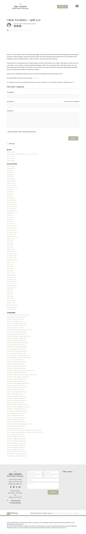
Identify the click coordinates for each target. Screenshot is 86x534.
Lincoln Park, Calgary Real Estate (17, 392)
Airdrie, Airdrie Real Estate (15, 321)
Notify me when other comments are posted (22, 132)
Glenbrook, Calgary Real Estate (16, 368)
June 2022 (10, 266)
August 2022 (11, 262)
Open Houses (11, 158)
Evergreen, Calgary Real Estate (16, 362)
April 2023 (10, 247)
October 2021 (11, 283)
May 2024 (10, 219)
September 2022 (12, 260)
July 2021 (10, 290)
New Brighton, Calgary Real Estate (17, 411)
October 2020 (11, 309)
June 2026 (10, 172)
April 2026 (10, 177)
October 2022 (11, 258)
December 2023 (12, 230)
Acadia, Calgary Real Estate (15, 319)
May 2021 (10, 294)
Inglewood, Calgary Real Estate (16, 379)
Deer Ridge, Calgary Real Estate (16, 353)
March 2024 (10, 224)
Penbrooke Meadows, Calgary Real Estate (19, 424)
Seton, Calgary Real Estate (15, 434)
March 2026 (10, 179)
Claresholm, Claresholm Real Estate (17, 343)
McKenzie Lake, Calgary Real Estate (17, 404)
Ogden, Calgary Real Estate (15, 415)
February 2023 (11, 251)
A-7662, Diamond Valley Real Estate (18, 315)
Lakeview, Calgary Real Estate (16, 385)
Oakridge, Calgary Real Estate (16, 413)
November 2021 (11, 281)
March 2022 (10, 273)
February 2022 (11, 275)
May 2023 (10, 245)
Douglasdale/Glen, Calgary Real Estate (18, 357)
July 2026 (10, 170)
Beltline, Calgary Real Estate (15, 328)
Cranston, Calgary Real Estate (16, 349)
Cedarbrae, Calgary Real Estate (16, 338)
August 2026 (11, 168)
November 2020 (12, 307)
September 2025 (12, 187)
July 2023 (10, 241)
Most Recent (11, 166)
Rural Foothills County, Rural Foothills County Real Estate (24, 430)
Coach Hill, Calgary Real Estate (16, 345)
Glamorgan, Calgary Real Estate (16, 366)
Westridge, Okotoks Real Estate (16, 452)
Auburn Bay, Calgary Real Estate (17, 323)
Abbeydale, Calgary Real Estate (16, 317)
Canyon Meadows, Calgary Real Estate (18, 336)
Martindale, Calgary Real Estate (16, 400)
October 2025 (11, 185)
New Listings (10, 156)
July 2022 (10, 264)
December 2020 (12, 305)
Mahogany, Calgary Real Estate (16, 398)
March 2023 (10, 249)
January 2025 (11, 202)
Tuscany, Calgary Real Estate (16, 447)
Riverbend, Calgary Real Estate (16, 426)
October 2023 (11, 234)
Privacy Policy (56, 513)
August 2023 (11, 239)
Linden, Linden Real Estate (15, 394)
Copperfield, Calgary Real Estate (17, 347)
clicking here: (35, 78)
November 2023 (12, 232)
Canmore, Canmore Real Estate (16, 334)
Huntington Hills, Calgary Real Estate (18, 377)
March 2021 (10, 298)
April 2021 (10, 296)
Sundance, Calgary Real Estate (16, 443)
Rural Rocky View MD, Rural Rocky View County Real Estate (25, 432)
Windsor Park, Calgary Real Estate (17, 454)
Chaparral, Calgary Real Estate (16, 340)
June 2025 (10, 192)
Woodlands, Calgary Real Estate (16, 456)
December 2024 (12, 204)
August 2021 (11, 288)
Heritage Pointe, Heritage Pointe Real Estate (20, 370)
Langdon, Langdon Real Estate (16, 387)
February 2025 (11, 200)
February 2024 (11, 226)
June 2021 (10, 292)
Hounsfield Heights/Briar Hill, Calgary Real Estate (21, 375)
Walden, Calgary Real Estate (15, 449)
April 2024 (10, 222)
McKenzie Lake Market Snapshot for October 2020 (22, 154)
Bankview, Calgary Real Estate (16, 325)
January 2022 (11, 277)
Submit (73, 138)
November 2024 (12, 207)
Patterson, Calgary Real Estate (16, 422)
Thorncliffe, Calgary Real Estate (16, 445)
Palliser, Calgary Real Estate (15, 419)
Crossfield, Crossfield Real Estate (17, 351)
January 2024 (11, 228)
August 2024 (11, 213)
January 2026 (11, 183)
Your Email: (10, 101)
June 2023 (10, 243)
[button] (62, 7)
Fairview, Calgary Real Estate (15, 364)
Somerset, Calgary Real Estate (16, 439)
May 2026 (10, 175)
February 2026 (11, 181)
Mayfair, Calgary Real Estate (15, 402)
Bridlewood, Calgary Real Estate (16, 332)
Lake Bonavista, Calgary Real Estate (18, 383)
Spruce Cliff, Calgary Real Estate (16, 441)
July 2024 (10, 215)
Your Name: (10, 92)
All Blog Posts (11, 152)
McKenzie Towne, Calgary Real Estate (18, 407)
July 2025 (10, 189)
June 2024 (10, 217)
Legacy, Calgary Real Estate (15, 390)
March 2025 (10, 198)
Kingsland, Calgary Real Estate (16, 381)
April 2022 (10, 271)
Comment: (10, 111)
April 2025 (10, 196)
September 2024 (12, 211)
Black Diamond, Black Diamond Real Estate (20, 330)
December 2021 (11, 279)
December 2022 (12, 254)
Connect (62, 7)
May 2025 (10, 194)
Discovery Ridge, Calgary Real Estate (18, 355)
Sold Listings (11, 160)
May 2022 (10, 269)
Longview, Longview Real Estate (16, 396)
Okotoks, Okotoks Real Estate (16, 417)
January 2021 (11, 303)
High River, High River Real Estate (17, 372)
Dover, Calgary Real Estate (15, 360)
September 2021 (12, 286)
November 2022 (12, 256)
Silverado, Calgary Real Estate (16, 437)
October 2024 (11, 209)
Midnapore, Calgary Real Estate (16, 409)
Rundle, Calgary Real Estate (15, 428)
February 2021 (11, 301)
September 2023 (12, 236)
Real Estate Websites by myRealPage (69, 513)
